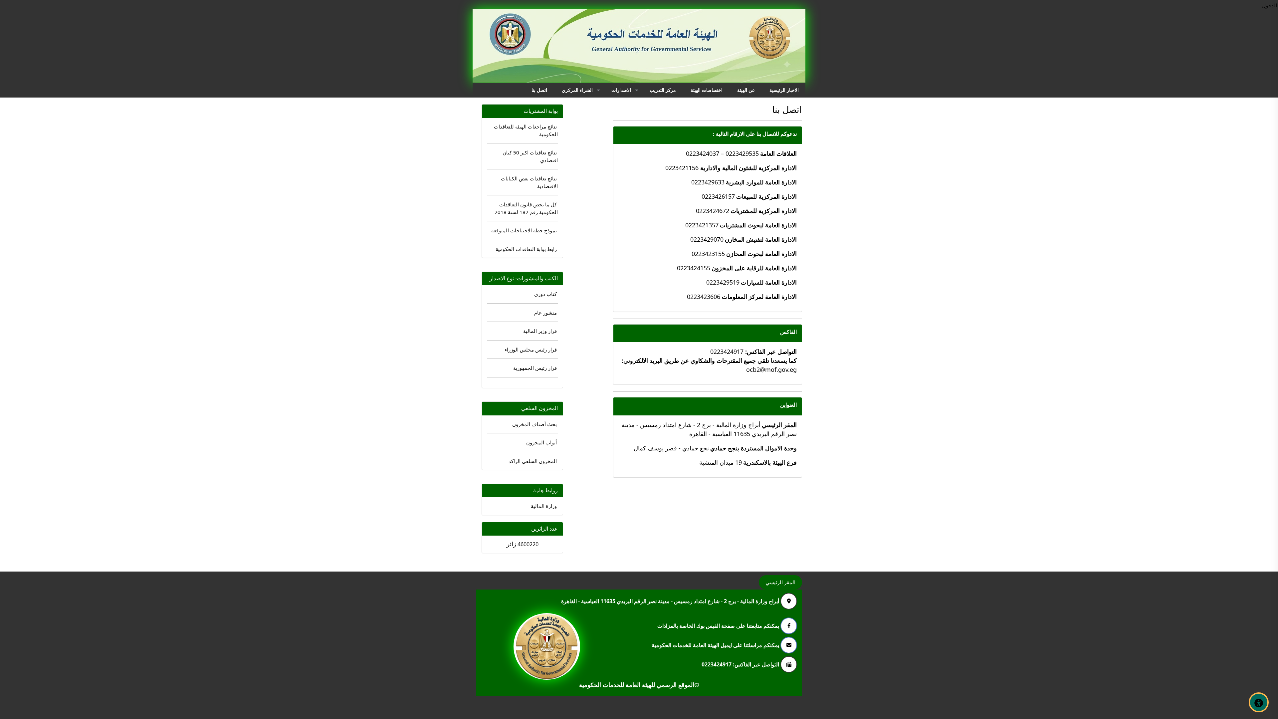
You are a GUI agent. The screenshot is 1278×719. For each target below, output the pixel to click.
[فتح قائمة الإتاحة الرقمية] (1259, 702)
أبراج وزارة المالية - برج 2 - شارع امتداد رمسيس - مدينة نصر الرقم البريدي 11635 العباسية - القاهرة (670, 600)
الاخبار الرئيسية (784, 90)
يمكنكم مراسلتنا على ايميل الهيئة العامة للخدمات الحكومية (716, 644)
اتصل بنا (539, 90)
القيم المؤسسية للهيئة (1153, 154)
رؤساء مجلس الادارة (1155, 128)
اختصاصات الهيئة (707, 90)
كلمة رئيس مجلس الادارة (1152, 113)
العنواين (788, 404)
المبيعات (1113, 133)
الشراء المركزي (577, 90)
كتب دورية (1032, 111)
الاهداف (1160, 167)
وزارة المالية (544, 506)
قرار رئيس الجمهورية (535, 367)
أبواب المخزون (541, 442)
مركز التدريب (663, 90)
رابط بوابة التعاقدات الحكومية (526, 249)
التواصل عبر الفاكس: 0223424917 (741, 664)
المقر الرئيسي (780, 582)
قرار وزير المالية (540, 331)
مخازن (1114, 122)
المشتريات (1111, 111)
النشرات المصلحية (1033, 124)
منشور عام (545, 312)
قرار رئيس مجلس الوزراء (531, 349)
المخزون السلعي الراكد (533, 461)
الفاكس (788, 332)
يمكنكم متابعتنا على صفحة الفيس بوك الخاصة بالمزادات (718, 625)
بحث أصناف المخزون (534, 424)
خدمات (1114, 144)
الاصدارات (621, 90)
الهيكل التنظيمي (1153, 141)
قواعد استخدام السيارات (1029, 139)
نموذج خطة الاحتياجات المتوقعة (524, 230)
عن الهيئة (746, 90)
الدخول (1269, 5)
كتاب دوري (545, 294)
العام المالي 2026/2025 (981, 113)
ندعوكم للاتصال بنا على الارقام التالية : (755, 133)
